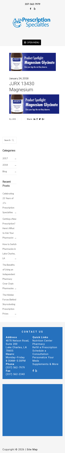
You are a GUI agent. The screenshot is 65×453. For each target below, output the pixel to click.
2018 (5, 165)
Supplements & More (45, 364)
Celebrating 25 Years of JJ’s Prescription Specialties (8, 203)
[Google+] (43, 119)
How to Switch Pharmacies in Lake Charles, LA (9, 251)
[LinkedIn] (34, 119)
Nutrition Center (42, 340)
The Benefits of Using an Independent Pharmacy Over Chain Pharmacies (8, 276)
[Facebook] (30, 9)
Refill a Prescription (44, 347)
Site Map (32, 449)
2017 (5, 158)
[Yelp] (35, 9)
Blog (4, 171)
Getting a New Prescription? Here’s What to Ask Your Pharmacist (9, 228)
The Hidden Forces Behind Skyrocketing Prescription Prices (9, 304)
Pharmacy (38, 343)
